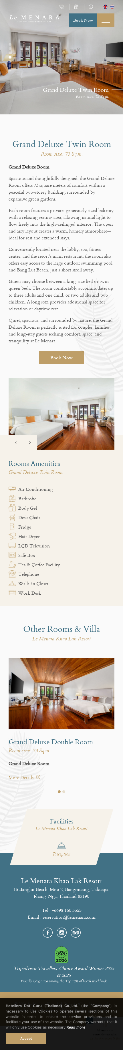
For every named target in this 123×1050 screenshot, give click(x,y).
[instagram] (64, 931)
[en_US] (105, 7)
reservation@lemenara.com (69, 917)
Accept (26, 1039)
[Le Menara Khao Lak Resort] (34, 21)
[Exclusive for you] (77, 7)
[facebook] (50, 931)
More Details (22, 777)
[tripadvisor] (76, 931)
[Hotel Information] (91, 7)
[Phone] (62, 7)
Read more (76, 1027)
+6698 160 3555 (67, 910)
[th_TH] (112, 7)
